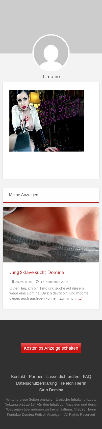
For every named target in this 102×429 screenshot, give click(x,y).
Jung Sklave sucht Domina (36, 272)
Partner (36, 376)
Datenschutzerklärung (36, 383)
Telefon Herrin (73, 383)
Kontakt (18, 376)
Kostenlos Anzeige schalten (51, 348)
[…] (79, 298)
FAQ (87, 376)
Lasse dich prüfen (62, 376)
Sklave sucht (23, 282)
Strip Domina (51, 390)
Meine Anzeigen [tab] (23, 194)
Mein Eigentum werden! (52, 18)
